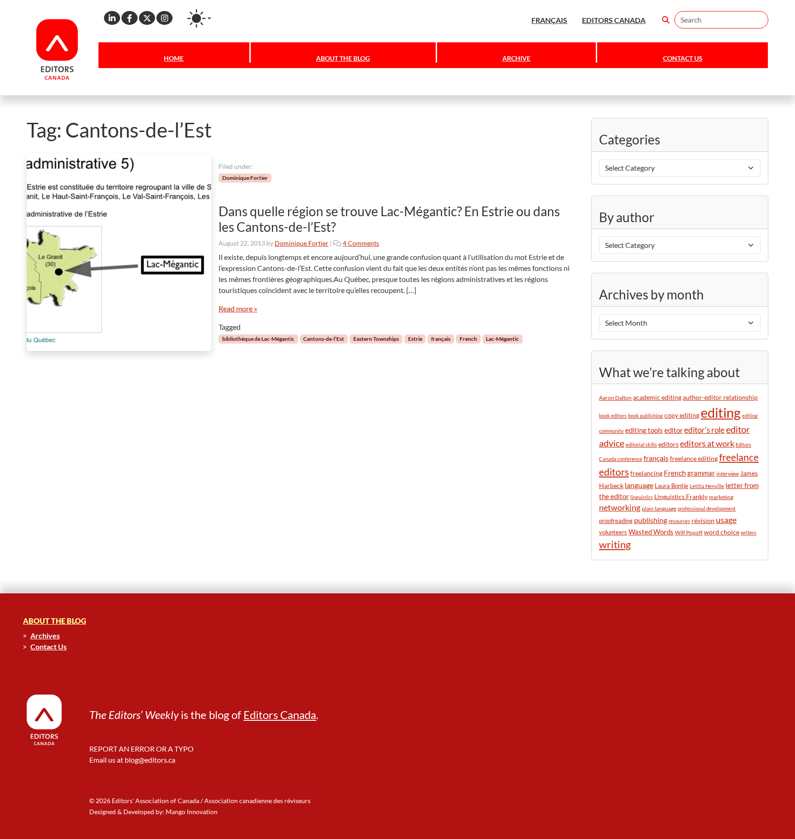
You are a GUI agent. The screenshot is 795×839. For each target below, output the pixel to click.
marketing (721, 497)
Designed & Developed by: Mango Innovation (153, 812)
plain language (659, 508)
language (639, 485)
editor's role (704, 430)
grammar (701, 473)
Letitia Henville (707, 486)
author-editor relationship (720, 397)
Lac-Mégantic (502, 338)
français (440, 338)
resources (679, 521)
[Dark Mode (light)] (199, 18)
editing (721, 412)
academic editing (657, 397)
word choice (721, 532)
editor (673, 430)
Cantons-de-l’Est (323, 338)
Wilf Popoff (689, 532)
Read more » (238, 308)
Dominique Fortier (245, 177)
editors (668, 444)
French (468, 338)
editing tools (644, 430)
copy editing (681, 415)
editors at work (707, 443)
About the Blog (343, 58)
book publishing (645, 416)
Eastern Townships (376, 338)
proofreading (616, 520)
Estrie (415, 338)
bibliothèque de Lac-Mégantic (258, 338)
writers (748, 532)
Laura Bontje (671, 485)
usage (726, 520)
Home (174, 58)
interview (727, 473)
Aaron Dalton (615, 397)
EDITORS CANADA (613, 20)
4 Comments (361, 243)
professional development (707, 508)
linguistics (641, 497)
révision (702, 520)
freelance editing (694, 458)
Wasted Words (651, 532)
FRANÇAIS (549, 20)
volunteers (613, 532)
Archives (45, 635)
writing (615, 544)
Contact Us (683, 58)
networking (619, 507)
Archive (516, 58)
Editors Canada (279, 714)
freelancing (646, 473)
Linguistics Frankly (681, 496)
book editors (613, 416)
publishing (650, 520)
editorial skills (641, 445)
